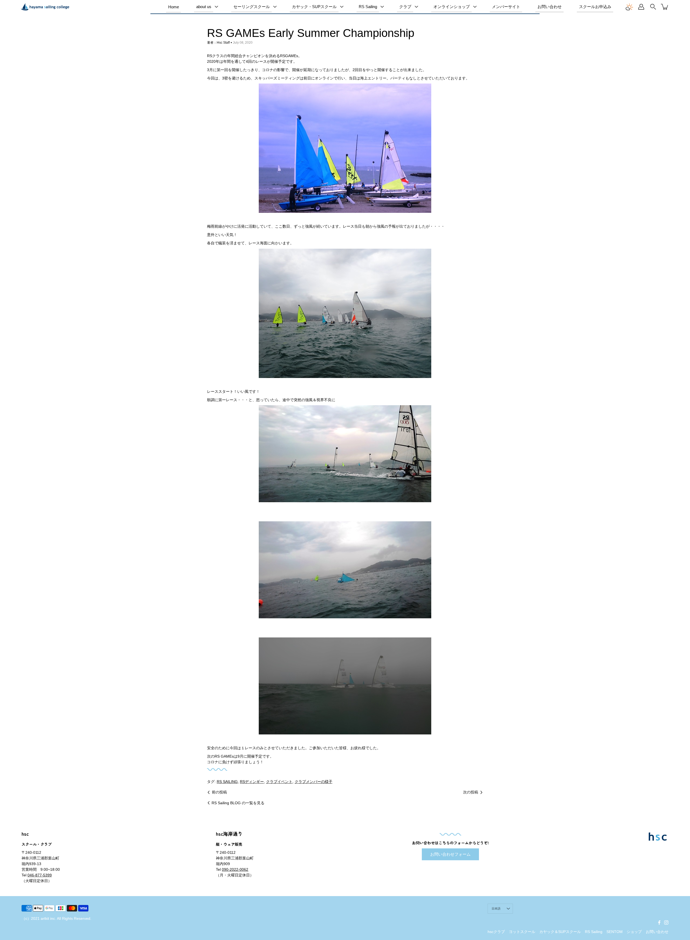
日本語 (496, 908)
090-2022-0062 (235, 869)
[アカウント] (641, 6)
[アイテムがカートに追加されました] (665, 6)
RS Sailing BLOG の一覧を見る (238, 803)
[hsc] (45, 7)
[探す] (653, 6)
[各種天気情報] (629, 6)
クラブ (405, 6)
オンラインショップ (451, 6)
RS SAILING (227, 781)
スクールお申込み (595, 6)
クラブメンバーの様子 (313, 781)
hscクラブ (496, 931)
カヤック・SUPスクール (314, 6)
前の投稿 (219, 792)
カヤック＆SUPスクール (560, 931)
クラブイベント (279, 781)
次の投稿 (470, 792)
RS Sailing (368, 6)
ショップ (634, 931)
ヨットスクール (522, 931)
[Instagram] (666, 922)
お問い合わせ (549, 6)
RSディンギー (252, 781)
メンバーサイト (506, 6)
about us (203, 6)
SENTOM (614, 931)
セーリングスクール (251, 6)
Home (173, 7)
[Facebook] (659, 922)
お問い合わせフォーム (450, 854)
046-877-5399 (39, 875)
